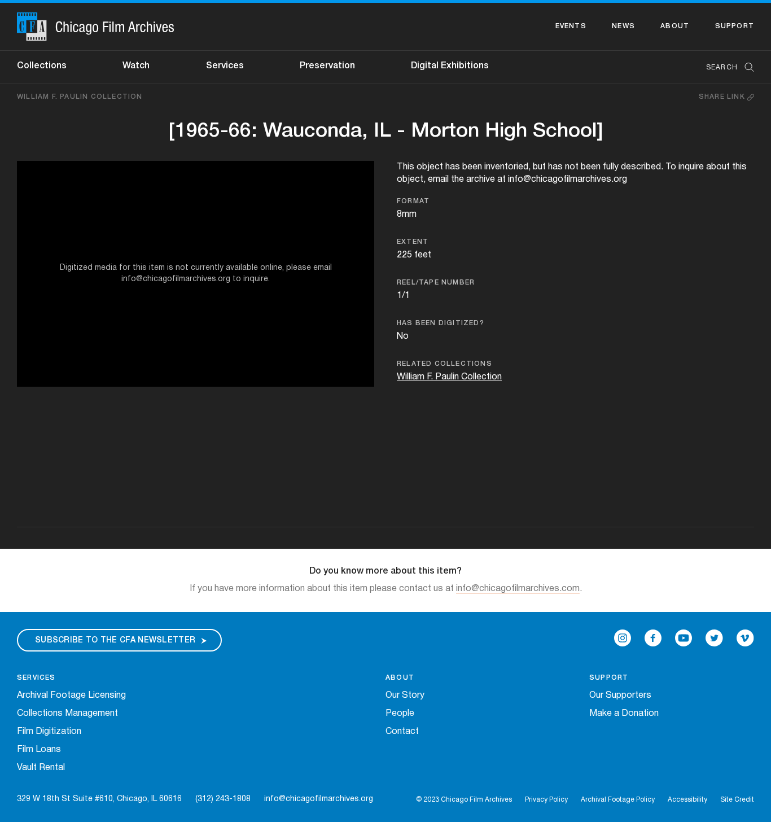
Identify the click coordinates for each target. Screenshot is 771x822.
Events (570, 26)
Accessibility (687, 800)
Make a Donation (624, 714)
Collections (42, 66)
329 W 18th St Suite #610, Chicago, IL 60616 (99, 799)
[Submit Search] (745, 67)
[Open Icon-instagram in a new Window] (622, 638)
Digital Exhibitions (450, 66)
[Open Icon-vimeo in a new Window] (745, 638)
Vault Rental (41, 768)
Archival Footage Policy (618, 800)
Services (225, 66)
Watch (136, 66)
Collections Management (67, 714)
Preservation (327, 66)
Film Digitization (49, 732)
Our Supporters (620, 695)
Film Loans (39, 750)
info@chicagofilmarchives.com (518, 589)
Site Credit (737, 800)
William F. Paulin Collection (80, 97)
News (623, 26)
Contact (402, 732)
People (400, 714)
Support (734, 26)
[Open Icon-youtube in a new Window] (683, 638)
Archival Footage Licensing (71, 695)
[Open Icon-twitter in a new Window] (714, 638)
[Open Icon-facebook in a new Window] (653, 638)
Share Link (723, 97)
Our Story (405, 695)
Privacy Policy (546, 800)
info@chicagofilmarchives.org (318, 799)
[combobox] (724, 67)
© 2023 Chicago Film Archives (464, 800)
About (674, 26)
